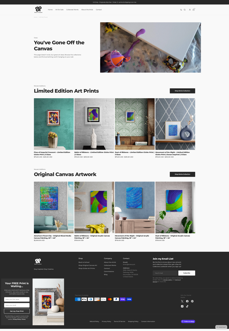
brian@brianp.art (129, 264)
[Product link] (54, 129)
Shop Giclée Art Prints (87, 268)
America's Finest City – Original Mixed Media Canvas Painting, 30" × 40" (52, 237)
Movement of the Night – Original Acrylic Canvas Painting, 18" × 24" (132, 237)
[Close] (62, 281)
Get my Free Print (17, 311)
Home (35, 17)
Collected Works (110, 265)
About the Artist (110, 262)
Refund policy (94, 321)
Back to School (84, 262)
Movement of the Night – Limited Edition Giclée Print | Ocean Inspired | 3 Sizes (172, 153)
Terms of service (119, 321)
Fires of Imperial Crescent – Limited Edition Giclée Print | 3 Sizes (52, 153)
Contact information (148, 321)
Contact (107, 268)
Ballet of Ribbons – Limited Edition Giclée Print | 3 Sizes (94, 153)
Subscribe (186, 273)
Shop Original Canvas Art (88, 265)
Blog (105, 274)
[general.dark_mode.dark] (181, 10)
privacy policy (167, 280)
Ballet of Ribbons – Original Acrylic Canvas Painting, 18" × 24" (92, 237)
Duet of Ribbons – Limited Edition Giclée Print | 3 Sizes (134, 153)
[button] (184, 9)
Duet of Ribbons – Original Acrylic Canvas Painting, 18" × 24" (172, 237)
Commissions (109, 271)
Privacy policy (106, 321)
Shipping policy (133, 321)
